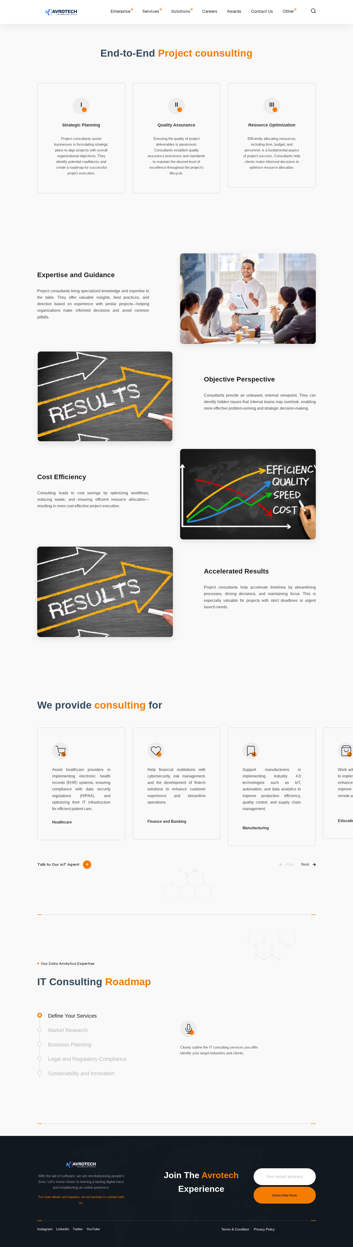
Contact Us (262, 11)
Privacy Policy (264, 1229)
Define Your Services (72, 1016)
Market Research (68, 1030)
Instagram (45, 1229)
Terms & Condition (235, 1229)
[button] (286, 864)
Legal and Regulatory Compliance (87, 1059)
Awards (234, 11)
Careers (209, 11)
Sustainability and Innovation (81, 1073)
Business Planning (69, 1045)
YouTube (93, 1229)
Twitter (78, 1229)
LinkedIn (62, 1229)
